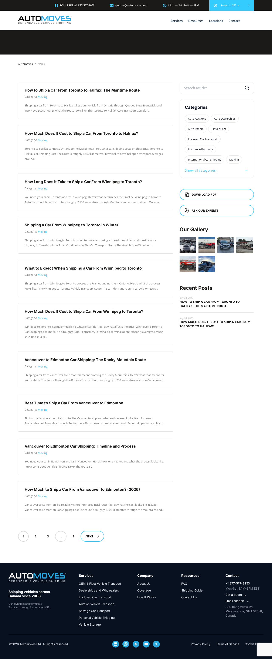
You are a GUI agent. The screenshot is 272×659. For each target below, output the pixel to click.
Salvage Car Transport (94, 611)
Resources (196, 20)
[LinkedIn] (115, 644)
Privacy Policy (200, 644)
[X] (156, 644)
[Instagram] (125, 644)
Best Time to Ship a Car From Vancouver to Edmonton (74, 403)
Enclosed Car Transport (202, 139)
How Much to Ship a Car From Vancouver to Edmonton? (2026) (82, 489)
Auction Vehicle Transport (97, 604)
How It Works (146, 597)
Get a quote (235, 594)
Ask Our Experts (205, 210)
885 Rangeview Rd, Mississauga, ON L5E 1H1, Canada (244, 611)
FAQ (184, 583)
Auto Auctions (197, 119)
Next (89, 536)
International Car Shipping (204, 159)
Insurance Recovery (200, 149)
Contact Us (189, 597)
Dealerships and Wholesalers (99, 590)
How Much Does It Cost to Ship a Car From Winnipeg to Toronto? (84, 311)
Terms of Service (227, 644)
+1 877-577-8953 (237, 583)
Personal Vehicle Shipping (97, 617)
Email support (237, 601)
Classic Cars (218, 129)
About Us (143, 583)
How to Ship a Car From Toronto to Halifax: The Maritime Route (82, 90)
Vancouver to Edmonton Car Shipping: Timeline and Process (80, 446)
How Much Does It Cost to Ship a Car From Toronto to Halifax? (81, 133)
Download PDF (204, 194)
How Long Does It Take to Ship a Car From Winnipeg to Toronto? (83, 181)
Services (176, 20)
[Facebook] (136, 644)
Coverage (144, 590)
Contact (234, 20)
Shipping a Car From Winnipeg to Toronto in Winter (71, 225)
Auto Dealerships (224, 119)
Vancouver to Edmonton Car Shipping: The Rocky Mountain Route (85, 359)
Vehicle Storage (90, 624)
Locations (216, 20)
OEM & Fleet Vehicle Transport (100, 583)
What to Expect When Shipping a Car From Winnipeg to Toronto (83, 268)
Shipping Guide (192, 590)
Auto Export (195, 129)
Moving (42, 97)
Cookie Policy (254, 644)
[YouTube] (146, 644)
